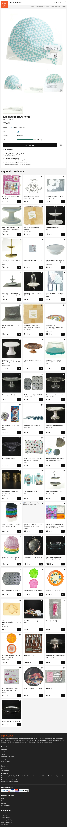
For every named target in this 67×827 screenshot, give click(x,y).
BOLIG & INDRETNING (16, 2)
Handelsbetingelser (6, 761)
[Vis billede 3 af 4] (54, 83)
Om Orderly (4, 749)
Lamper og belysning (6, 820)
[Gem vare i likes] (61, 145)
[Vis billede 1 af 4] (13, 83)
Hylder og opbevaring (6, 822)
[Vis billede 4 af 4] (13, 104)
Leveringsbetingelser (6, 759)
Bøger (2, 798)
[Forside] (7, 736)
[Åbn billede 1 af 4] (33, 41)
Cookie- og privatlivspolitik (7, 756)
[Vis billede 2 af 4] (33, 83)
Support (3, 754)
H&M (11, 127)
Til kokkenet (46, 6)
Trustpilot (12, 154)
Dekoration (4, 813)
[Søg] (56, 2)
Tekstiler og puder (5, 817)
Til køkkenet (4, 815)
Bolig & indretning (39, 6)
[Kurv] (60, 2)
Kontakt (3, 752)
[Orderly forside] (4, 4)
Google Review (21, 154)
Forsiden (32, 6)
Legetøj (3, 800)
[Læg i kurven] (19, 201)
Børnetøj (3, 803)
